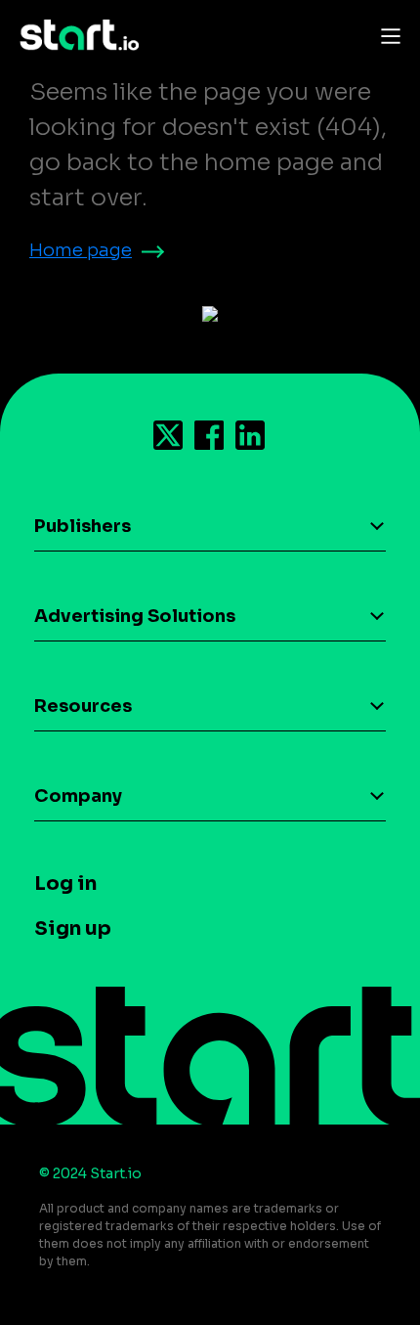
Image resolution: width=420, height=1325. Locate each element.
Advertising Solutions (134, 616)
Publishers (82, 526)
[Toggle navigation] (385, 35)
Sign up (72, 928)
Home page (80, 250)
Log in (65, 883)
